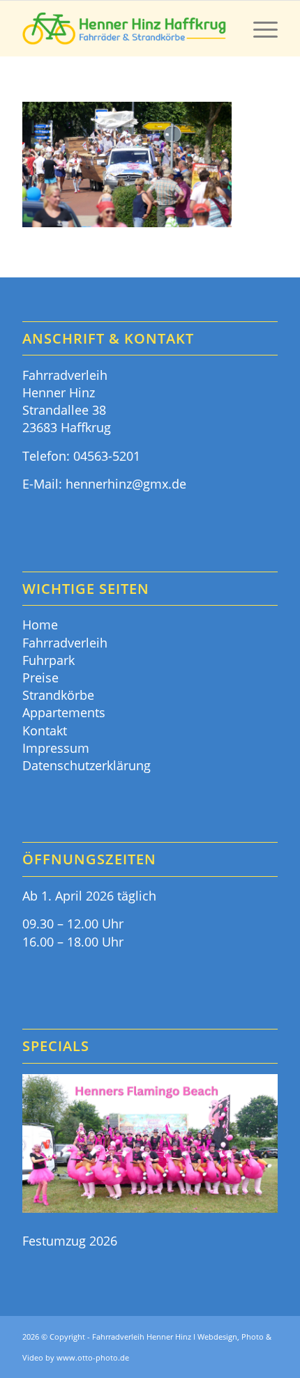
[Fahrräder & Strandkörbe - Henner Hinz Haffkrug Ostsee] (124, 28)
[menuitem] (258, 28)
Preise (40, 677)
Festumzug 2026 (69, 1240)
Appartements (63, 712)
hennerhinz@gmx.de (126, 483)
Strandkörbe (58, 695)
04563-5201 (106, 455)
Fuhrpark (48, 660)
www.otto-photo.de (93, 1357)
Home (40, 624)
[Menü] (258, 28)
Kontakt (44, 730)
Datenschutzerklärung (86, 765)
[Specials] (150, 1145)
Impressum (55, 748)
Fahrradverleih (64, 642)
